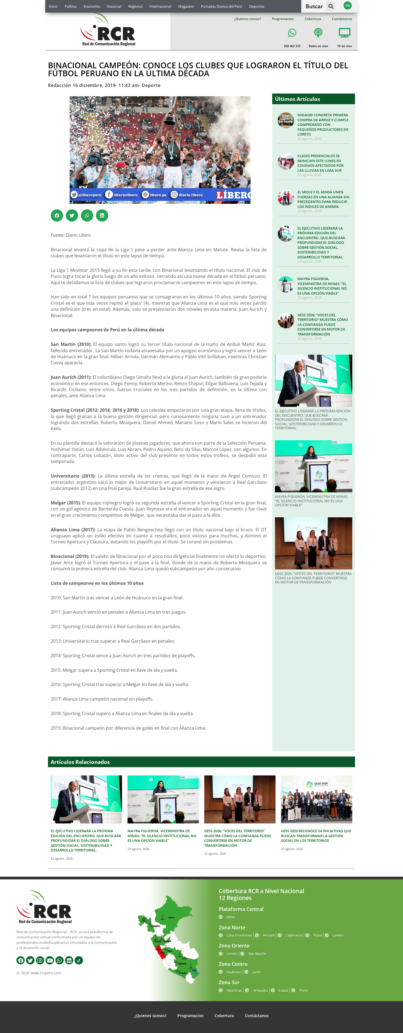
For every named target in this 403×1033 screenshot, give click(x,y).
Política (70, 6)
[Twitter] (30, 960)
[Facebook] (20, 960)
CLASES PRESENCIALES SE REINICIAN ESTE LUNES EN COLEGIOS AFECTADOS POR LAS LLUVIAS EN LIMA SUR (320, 163)
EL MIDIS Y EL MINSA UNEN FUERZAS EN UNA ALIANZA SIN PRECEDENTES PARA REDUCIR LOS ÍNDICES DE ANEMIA (323, 199)
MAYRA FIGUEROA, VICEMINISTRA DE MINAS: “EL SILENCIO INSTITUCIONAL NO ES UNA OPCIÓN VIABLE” (322, 286)
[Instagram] (40, 960)
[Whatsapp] (59, 960)
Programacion (283, 18)
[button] (330, 6)
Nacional (114, 6)
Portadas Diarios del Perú (221, 6)
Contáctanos (342, 18)
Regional (135, 6)
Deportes (256, 6)
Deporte (151, 85)
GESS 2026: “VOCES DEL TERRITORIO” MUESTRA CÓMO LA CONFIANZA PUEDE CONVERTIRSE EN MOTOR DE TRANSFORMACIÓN (322, 324)
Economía (92, 6)
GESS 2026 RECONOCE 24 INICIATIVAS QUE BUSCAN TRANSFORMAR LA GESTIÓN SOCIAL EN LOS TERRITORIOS (316, 835)
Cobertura (313, 18)
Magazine (186, 6)
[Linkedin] (69, 960)
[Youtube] (50, 960)
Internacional (160, 6)
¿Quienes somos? (247, 18)
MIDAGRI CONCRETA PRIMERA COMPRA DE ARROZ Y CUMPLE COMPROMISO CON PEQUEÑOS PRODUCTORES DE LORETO (322, 124)
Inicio (53, 6)
